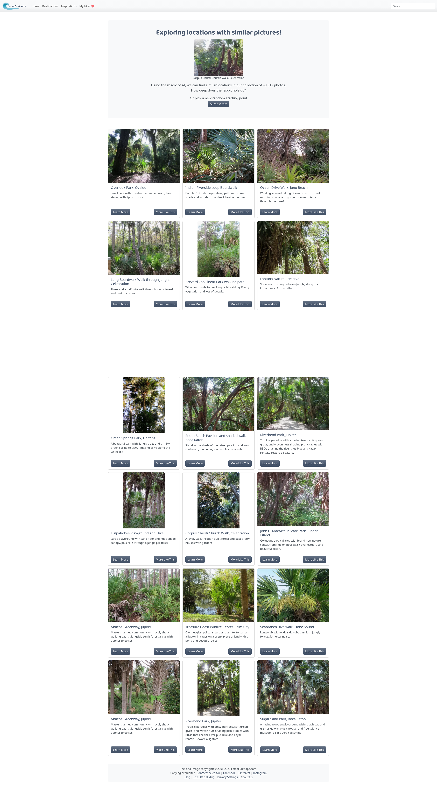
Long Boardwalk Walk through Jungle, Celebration (140, 281)
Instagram (260, 773)
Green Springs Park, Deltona (133, 438)
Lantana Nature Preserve (279, 278)
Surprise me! (218, 104)
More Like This (165, 212)
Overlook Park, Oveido (128, 187)
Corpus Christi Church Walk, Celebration (217, 533)
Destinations (50, 6)
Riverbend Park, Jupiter (278, 434)
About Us (247, 777)
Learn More (120, 212)
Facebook (229, 773)
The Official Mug (203, 777)
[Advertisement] (218, 342)
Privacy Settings (227, 777)
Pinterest (244, 773)
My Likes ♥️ (87, 6)
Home (35, 6)
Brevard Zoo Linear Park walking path (214, 281)
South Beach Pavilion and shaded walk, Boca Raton (216, 437)
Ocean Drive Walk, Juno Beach (284, 187)
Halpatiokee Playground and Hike (137, 533)
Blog (187, 777)
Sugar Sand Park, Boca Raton (283, 719)
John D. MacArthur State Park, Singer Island (289, 533)
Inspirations (69, 6)
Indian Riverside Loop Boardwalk (211, 187)
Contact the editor (208, 773)
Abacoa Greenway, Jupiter (131, 627)
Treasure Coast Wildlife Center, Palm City (217, 627)
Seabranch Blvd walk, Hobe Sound (287, 627)
